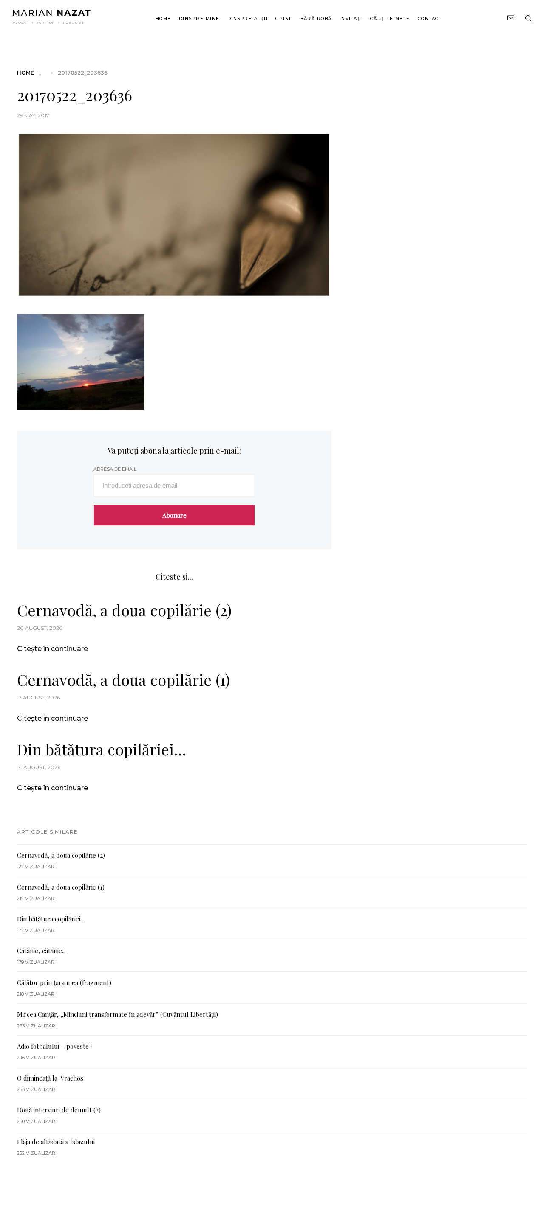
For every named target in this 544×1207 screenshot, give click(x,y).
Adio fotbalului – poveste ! (54, 1046)
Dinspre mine (199, 18)
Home (163, 18)
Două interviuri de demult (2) (59, 1110)
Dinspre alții (247, 18)
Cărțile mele (390, 18)
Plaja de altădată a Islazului (56, 1141)
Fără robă (316, 18)
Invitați (351, 18)
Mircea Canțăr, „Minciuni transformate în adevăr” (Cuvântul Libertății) (117, 1014)
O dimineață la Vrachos (50, 1078)
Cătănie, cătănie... (41, 950)
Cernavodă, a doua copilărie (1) (123, 679)
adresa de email (115, 469)
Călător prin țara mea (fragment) (64, 982)
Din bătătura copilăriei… (101, 749)
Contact (430, 18)
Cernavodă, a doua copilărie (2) (124, 610)
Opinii (284, 18)
